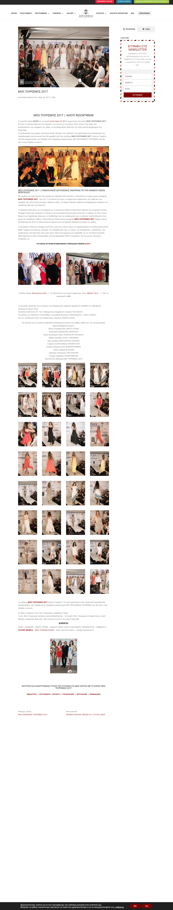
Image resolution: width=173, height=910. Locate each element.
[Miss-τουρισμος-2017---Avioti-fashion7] (27, 476)
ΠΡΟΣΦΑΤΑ (130, 29)
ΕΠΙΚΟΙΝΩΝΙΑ (144, 13)
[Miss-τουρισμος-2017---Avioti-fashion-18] (75, 535)
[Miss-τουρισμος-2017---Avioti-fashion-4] (51, 446)
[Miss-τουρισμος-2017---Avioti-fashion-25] (51, 594)
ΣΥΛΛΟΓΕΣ (100, 13)
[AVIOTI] (39, 285)
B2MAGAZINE (95, 694)
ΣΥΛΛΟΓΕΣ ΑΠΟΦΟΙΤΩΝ (119, 13)
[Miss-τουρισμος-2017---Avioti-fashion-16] (27, 535)
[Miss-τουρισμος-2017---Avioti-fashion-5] (75, 446)
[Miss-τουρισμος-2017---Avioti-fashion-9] (75, 476)
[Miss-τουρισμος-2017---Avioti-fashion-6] (99, 446)
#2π (69, 296)
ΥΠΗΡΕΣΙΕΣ (57, 13)
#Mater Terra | (95, 293)
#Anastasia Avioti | (41, 293)
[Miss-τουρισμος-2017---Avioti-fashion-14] (75, 505)
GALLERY (70, 13)
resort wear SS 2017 (58, 121)
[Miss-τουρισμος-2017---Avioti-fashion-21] (51, 564)
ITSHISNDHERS (68, 694)
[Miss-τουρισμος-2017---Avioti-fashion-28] (75, 387)
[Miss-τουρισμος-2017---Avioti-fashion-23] (99, 564)
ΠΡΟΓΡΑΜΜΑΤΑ (41, 13)
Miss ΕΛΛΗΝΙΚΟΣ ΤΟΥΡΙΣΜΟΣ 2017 (32, 714)
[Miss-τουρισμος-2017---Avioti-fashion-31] (51, 417)
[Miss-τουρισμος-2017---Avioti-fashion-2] (99, 417)
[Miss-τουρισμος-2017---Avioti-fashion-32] (75, 417)
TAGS (147, 29)
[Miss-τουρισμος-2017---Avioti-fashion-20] (27, 564)
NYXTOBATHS (45, 694)
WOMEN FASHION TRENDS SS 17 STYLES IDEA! (85, 714)
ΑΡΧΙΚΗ (14, 13)
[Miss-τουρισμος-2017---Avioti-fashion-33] (99, 594)
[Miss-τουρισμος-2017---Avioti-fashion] (75, 594)
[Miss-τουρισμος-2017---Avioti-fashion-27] (51, 387)
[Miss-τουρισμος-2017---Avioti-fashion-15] (99, 505)
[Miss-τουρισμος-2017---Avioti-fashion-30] (27, 417)
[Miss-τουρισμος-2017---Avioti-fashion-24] (27, 594)
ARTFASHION (82, 694)
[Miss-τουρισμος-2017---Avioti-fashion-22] (75, 564)
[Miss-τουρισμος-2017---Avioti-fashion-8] (51, 476)
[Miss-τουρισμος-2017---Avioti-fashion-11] (27, 505)
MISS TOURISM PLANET (44, 630)
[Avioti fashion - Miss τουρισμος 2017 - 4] (63, 673)
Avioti (87, 244)
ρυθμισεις (120, 907)
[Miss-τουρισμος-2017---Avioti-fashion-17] (51, 535)
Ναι (135, 906)
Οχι (146, 906)
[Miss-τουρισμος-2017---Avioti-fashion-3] (27, 446)
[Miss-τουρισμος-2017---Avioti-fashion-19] (99, 535)
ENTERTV (56, 694)
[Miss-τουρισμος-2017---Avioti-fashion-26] (27, 387)
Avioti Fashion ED (29, 97)
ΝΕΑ (132, 13)
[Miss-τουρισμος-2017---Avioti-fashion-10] (99, 476)
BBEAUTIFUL (32, 694)
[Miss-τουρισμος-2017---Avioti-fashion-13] (51, 505)
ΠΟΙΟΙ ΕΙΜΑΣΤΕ (26, 13)
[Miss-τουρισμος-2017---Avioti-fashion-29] (99, 387)
